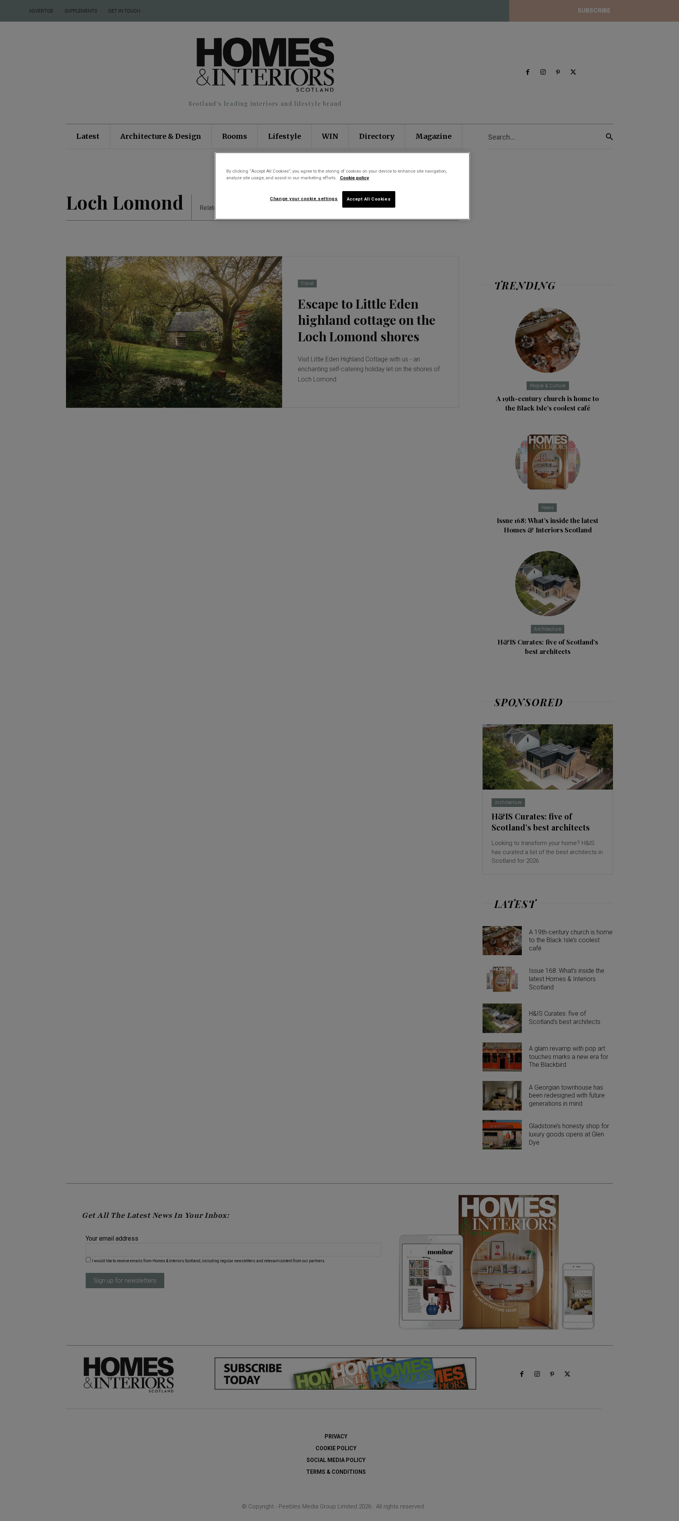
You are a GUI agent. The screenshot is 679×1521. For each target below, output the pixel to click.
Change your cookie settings (304, 198)
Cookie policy (354, 177)
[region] (342, 186)
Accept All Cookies (369, 199)
